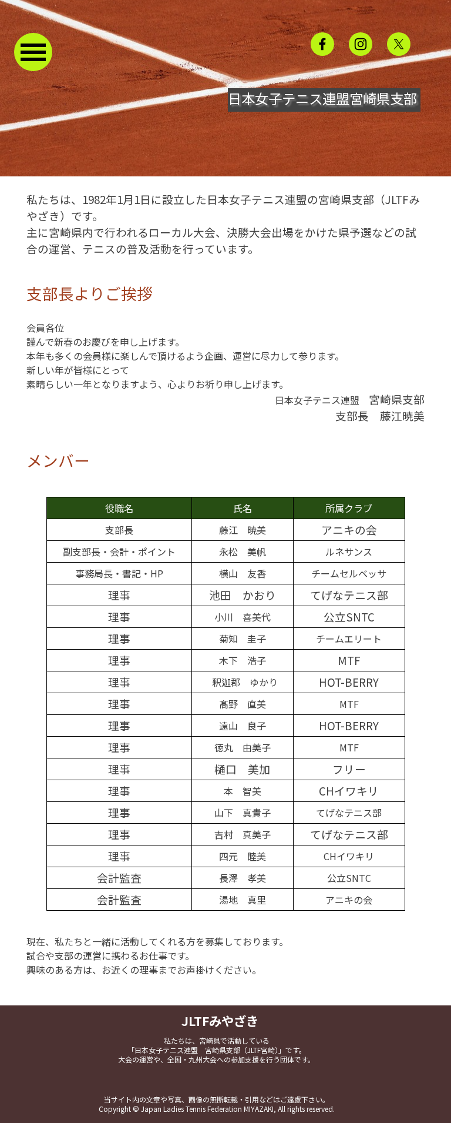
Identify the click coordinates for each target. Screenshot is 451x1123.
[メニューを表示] (33, 52)
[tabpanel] (225, 224)
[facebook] (322, 44)
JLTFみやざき (219, 1020)
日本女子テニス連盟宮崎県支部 (322, 98)
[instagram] (360, 44)
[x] (398, 44)
